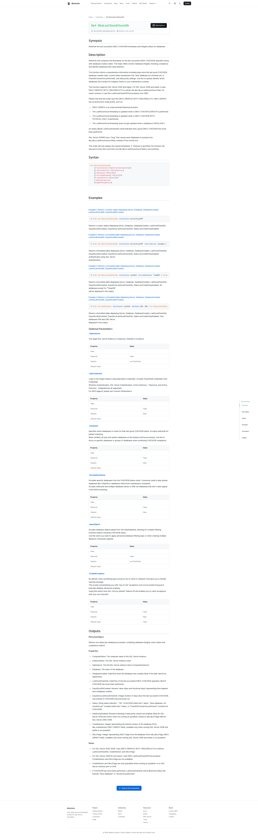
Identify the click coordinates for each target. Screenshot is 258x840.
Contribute (121, 817)
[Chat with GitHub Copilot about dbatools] (175, 3)
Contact (171, 817)
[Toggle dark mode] (180, 3)
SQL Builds (143, 3)
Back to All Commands (130, 788)
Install (94, 819)
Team (128, 3)
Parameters (245, 431)
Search (145, 822)
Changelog (172, 814)
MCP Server (147, 817)
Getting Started (96, 3)
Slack (120, 814)
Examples (245, 424)
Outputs (244, 437)
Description (245, 412)
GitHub (134, 3)
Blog (115, 3)
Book (121, 3)
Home (91, 17)
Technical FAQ (97, 814)
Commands (108, 3)
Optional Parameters (100, 328)
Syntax (244, 418)
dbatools (75, 3)
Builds (145, 814)
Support (152, 3)
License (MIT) (173, 811)
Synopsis (245, 405)
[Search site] (169, 3)
